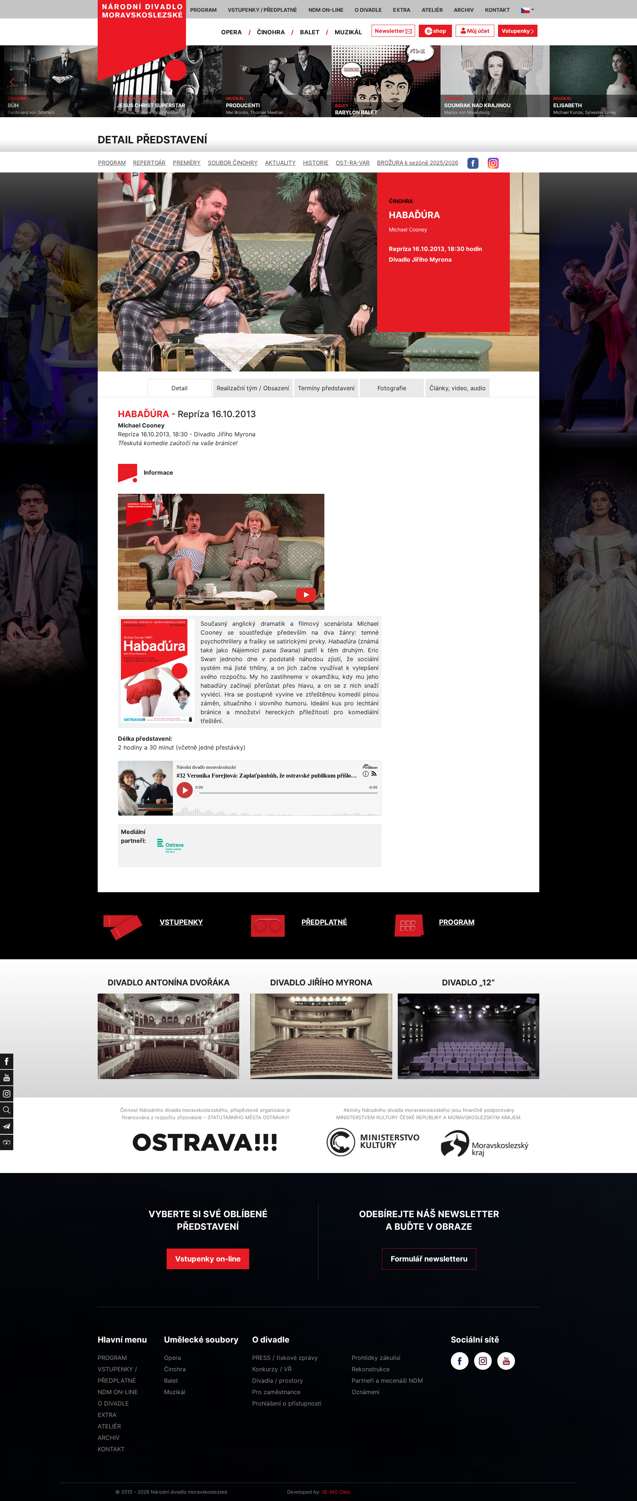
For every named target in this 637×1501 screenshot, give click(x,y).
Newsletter (389, 31)
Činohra (175, 1369)
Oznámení (365, 1392)
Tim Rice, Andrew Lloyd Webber (144, 112)
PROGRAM (112, 162)
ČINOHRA (271, 32)
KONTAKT (111, 1449)
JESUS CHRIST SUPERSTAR (147, 105)
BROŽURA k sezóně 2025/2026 (417, 162)
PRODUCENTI (239, 105)
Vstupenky (516, 31)
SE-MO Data (336, 1492)
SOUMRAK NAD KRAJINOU (473, 105)
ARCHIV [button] (464, 10)
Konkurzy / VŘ (272, 1369)
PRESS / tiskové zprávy (285, 1357)
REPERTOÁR (149, 162)
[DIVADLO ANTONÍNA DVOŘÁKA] (168, 1036)
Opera (172, 1357)
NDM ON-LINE (118, 1392)
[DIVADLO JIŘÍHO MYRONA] (321, 1036)
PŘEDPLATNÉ (324, 922)
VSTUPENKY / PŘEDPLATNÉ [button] (262, 10)
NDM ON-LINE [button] (326, 10)
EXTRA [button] (401, 10)
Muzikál (174, 1392)
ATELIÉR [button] (432, 10)
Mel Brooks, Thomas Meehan (250, 112)
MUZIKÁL (348, 32)
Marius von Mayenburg (462, 112)
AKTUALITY (280, 162)
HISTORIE (315, 162)
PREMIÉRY (187, 162)
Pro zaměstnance (276, 1392)
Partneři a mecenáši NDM (387, 1380)
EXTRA (107, 1414)
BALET (310, 32)
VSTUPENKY (181, 922)
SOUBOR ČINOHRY (233, 162)
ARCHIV (109, 1437)
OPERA (231, 32)
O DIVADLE (113, 1403)
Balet (171, 1380)
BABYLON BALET (352, 112)
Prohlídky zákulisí (376, 1357)
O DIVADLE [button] (368, 10)
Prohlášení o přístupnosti (286, 1403)
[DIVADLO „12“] (468, 1036)
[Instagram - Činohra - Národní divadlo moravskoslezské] (493, 163)
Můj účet (478, 31)
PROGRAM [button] (203, 10)
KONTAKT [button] (497, 10)
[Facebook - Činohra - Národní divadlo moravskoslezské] (472, 163)
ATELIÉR (109, 1426)
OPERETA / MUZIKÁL (133, 98)
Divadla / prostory (277, 1380)
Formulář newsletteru (429, 1258)
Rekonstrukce (371, 1369)
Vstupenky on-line (208, 1258)
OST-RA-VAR (353, 162)
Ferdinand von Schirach (27, 112)
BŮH (9, 105)
